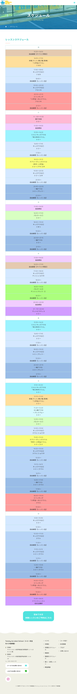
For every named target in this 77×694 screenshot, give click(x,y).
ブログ (62, 647)
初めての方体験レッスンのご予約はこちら (38, 616)
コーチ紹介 (63, 641)
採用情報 (63, 644)
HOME (47, 641)
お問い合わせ (64, 651)
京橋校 (47, 644)
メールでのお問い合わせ (14, 665)
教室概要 (48, 667)
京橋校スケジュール (50, 648)
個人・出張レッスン (50, 663)
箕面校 (47, 653)
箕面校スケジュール (50, 657)
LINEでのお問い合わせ (14, 671)
